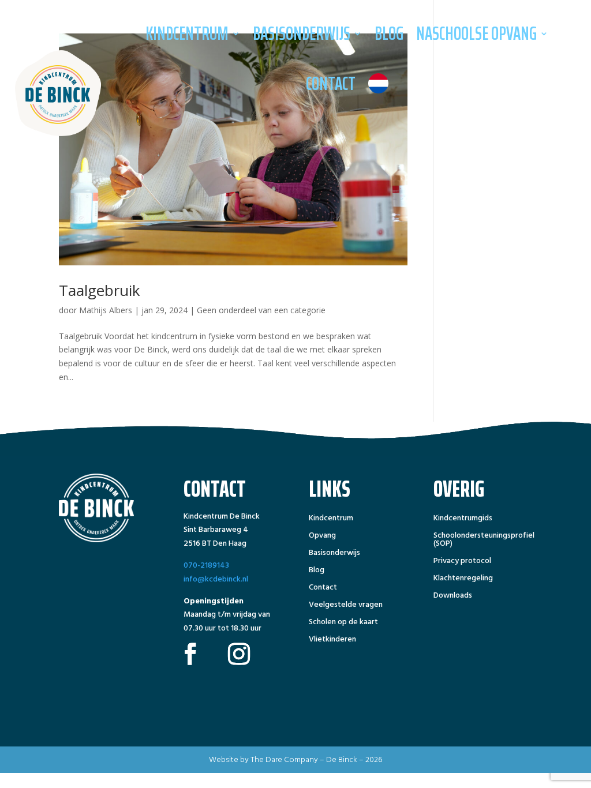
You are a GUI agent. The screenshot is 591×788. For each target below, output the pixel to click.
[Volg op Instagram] (239, 654)
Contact (331, 83)
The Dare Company (284, 759)
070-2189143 (206, 565)
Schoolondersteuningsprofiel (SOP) (483, 540)
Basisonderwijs (301, 33)
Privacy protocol (462, 562)
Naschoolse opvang (476, 33)
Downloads (452, 596)
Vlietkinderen (332, 640)
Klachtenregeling (463, 579)
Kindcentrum (187, 33)
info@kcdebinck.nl (216, 579)
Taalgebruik (99, 290)
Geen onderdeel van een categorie (261, 310)
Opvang (322, 536)
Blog (389, 33)
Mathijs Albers (105, 310)
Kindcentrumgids (462, 519)
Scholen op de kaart (343, 623)
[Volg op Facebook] (190, 654)
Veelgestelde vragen (346, 606)
